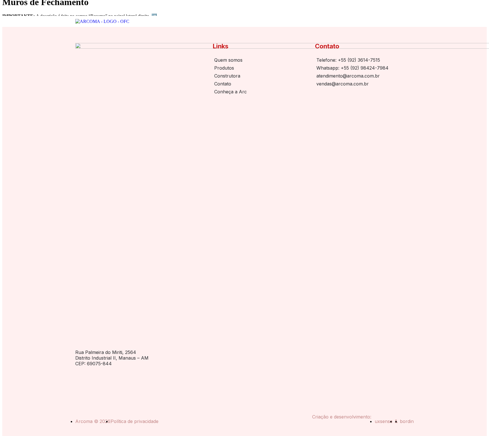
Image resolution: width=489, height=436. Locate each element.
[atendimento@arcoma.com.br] (364, 76)
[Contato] (261, 84)
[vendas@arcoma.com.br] (364, 84)
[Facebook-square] (92, 388)
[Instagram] (78, 388)
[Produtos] (261, 68)
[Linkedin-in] (105, 388)
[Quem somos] (261, 60)
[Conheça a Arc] (261, 92)
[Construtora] (261, 76)
